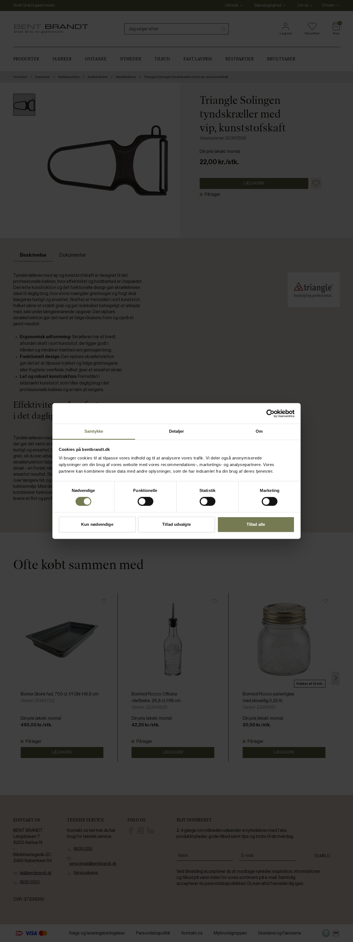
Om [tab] (259, 431)
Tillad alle (256, 524)
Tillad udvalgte (176, 524)
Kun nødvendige (97, 524)
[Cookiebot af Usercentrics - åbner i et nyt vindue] (270, 413)
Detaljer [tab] (176, 431)
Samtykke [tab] (93, 431)
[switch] (145, 501)
